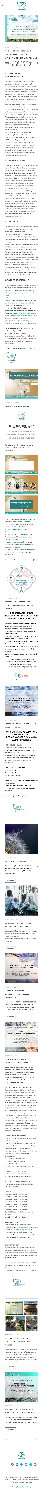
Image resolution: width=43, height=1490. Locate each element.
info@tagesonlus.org (24, 1229)
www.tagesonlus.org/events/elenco (17, 320)
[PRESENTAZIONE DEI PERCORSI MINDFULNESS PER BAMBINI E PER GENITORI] (21, 579)
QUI (34, 560)
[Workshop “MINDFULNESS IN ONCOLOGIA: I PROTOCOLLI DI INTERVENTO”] (21, 968)
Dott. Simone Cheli (14, 529)
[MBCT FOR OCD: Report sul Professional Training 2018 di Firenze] (21, 1316)
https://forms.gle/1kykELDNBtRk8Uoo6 (22, 313)
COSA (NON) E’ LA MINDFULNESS (18, 861)
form (15, 1235)
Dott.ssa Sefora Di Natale (16, 534)
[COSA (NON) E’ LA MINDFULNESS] (21, 839)
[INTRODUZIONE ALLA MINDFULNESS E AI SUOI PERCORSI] (21, 701)
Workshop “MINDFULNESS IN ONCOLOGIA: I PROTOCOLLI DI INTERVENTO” (17, 994)
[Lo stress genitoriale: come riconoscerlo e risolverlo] (21, 900)
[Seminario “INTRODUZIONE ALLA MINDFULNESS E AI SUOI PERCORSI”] (21, 1387)
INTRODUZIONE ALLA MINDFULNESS (20, 406)
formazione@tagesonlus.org (26, 315)
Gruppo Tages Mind (28, 348)
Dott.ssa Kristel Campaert (16, 549)
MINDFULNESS (10, 783)
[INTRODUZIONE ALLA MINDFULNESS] (21, 384)
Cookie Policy (26, 1487)
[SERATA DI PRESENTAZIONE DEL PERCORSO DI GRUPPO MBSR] (21, 1037)
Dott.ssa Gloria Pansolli (15, 542)
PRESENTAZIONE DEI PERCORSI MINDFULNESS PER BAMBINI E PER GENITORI (19, 605)
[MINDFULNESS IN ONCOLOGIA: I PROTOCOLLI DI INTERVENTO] (21, 28)
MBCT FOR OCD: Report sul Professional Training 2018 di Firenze (18, 1342)
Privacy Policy (16, 1487)
